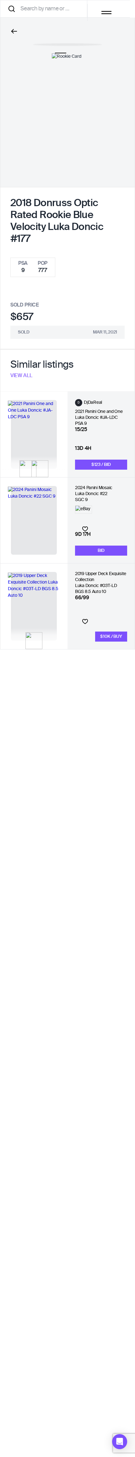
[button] (119, 1441)
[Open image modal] (67, 41)
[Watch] (85, 528)
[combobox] (45, 8)
